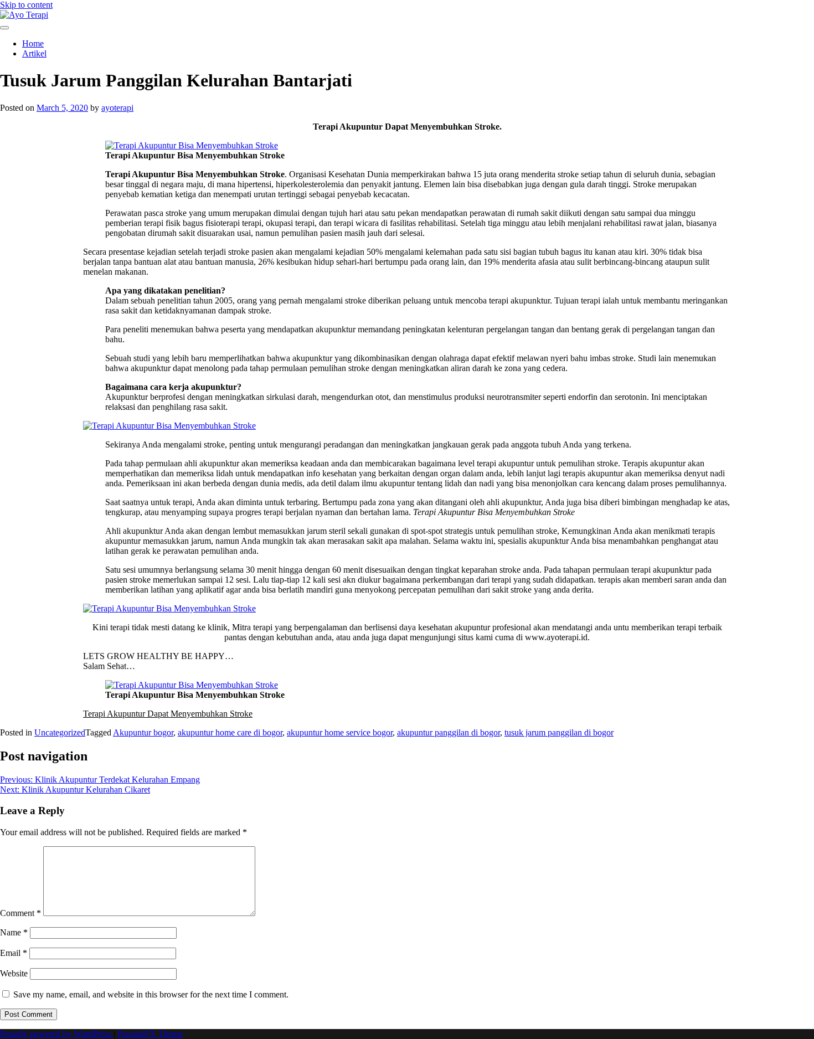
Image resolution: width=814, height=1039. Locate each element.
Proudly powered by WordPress (57, 1033)
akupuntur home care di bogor (230, 732)
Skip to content (26, 4)
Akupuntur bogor (143, 732)
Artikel (34, 53)
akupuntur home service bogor (340, 732)
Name (14, 932)
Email (13, 953)
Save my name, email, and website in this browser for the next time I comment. (150, 994)
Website (14, 973)
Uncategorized (59, 732)
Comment (20, 913)
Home (33, 43)
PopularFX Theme (150, 1033)
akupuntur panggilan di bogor (448, 732)
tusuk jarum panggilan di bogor (559, 732)
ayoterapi (117, 107)
